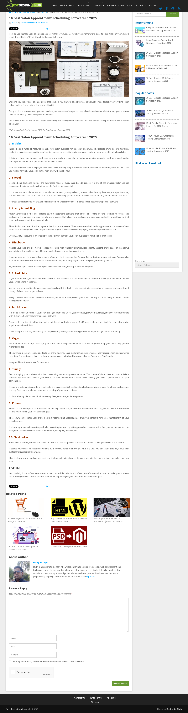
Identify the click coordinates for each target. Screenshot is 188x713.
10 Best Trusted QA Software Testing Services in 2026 (159, 79)
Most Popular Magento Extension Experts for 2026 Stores (161, 124)
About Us (111, 697)
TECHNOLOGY (98, 4)
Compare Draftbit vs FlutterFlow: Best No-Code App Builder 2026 (161, 29)
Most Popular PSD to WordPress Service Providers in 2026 (161, 150)
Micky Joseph (40, 562)
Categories (140, 261)
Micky (14, 22)
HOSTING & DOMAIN (115, 6)
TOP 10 (130, 6)
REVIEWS (152, 6)
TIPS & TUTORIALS (68, 6)
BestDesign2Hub (14, 709)
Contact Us (79, 697)
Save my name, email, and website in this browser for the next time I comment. (49, 661)
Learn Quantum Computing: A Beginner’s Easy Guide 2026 (159, 41)
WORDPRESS (83, 4)
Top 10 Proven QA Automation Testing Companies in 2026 (160, 137)
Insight (16, 143)
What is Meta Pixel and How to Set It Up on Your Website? (162, 67)
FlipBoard (90, 576)
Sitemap (95, 702)
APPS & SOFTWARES (28, 12)
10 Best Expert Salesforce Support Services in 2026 (162, 54)
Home (54, 6)
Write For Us (96, 697)
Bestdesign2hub (174, 709)
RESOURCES (141, 6)
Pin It (48, 28)
